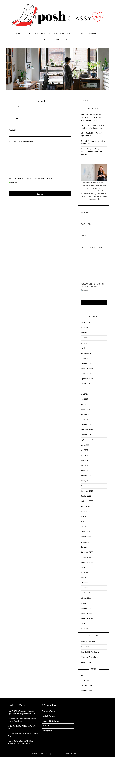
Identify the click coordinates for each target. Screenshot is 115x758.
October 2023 (86, 496)
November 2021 (87, 613)
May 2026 (84, 338)
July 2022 (84, 572)
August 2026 (85, 323)
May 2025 (84, 399)
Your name (14, 106)
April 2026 (84, 343)
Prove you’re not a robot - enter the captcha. (31, 178)
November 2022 (87, 552)
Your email (14, 118)
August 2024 (85, 445)
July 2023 (84, 511)
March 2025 (85, 409)
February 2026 (86, 353)
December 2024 (87, 424)
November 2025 (87, 368)
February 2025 (86, 414)
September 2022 (87, 562)
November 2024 (87, 430)
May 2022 (84, 583)
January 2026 (86, 358)
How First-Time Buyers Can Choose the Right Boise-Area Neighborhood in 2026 (91, 117)
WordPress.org (86, 690)
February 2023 (86, 537)
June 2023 (84, 516)
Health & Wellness (90, 34)
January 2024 (86, 481)
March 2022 (85, 593)
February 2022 (86, 598)
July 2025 (84, 389)
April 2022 (84, 588)
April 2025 (84, 404)
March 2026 (85, 348)
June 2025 (84, 394)
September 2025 (87, 379)
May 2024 (84, 460)
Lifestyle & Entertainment (37, 34)
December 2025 (87, 363)
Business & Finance (53, 40)
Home (18, 34)
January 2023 (86, 542)
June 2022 (84, 578)
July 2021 (84, 629)
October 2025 (86, 373)
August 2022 (85, 567)
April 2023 (84, 527)
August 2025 (85, 384)
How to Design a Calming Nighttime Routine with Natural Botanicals (92, 151)
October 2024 (86, 435)
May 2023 (84, 521)
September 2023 (87, 501)
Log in (83, 675)
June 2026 (84, 333)
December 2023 (87, 486)
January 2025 (86, 419)
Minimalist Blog (65, 754)
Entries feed (85, 680)
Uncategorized (86, 662)
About (68, 40)
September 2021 (87, 618)
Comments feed (86, 685)
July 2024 (84, 450)
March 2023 (85, 532)
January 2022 (86, 603)
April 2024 (84, 465)
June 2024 (84, 455)
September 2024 (87, 440)
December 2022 (87, 547)
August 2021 (85, 624)
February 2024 (86, 476)
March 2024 (85, 470)
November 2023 (87, 491)
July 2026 (84, 328)
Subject (12, 130)
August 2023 (85, 506)
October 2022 (86, 557)
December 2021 (87, 608)
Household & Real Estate (66, 34)
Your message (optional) (21, 142)
